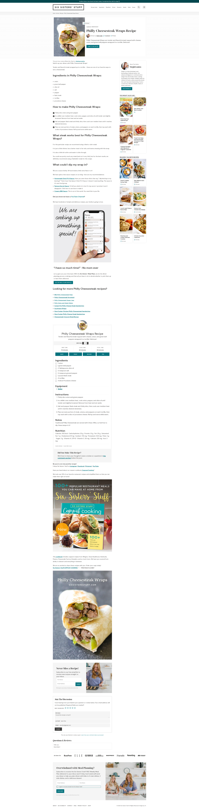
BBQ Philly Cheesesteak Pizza (63, 294)
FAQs (75, 805)
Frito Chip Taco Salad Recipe (124, 119)
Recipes (61, 13)
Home (54, 13)
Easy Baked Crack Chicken (139, 181)
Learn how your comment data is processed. (92, 735)
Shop (89, 805)
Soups (133, 7)
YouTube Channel (77, 197)
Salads (124, 7)
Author (58, 721)
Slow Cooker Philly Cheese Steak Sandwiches (69, 314)
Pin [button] (103, 354)
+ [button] (87, 343)
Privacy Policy (82, 805)
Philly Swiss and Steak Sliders (63, 303)
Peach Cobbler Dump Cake (124, 181)
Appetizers (101, 7)
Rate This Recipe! (59, 708)
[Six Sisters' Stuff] (68, 7)
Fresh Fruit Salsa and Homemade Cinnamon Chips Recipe (138, 140)
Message (58, 713)
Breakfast (108, 7)
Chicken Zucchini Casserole (139, 236)
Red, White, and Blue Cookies (138, 109)
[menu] (144, 7)
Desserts (119, 7)
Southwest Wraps (60, 308)
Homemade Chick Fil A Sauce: (64, 178)
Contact (70, 805)
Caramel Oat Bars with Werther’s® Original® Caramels (125, 148)
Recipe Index (94, 7)
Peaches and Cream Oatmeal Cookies (125, 237)
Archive (57, 13)
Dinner (113, 7)
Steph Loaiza (99, 36)
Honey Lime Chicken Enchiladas (139, 209)
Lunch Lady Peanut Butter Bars (126, 209)
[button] (78, 787)
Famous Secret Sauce (61, 186)
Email (57, 725)
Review (89, 354)
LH (145, 805)
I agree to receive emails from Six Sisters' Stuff (70, 786)
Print (75, 354)
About (55, 805)
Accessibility (62, 805)
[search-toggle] (139, 7)
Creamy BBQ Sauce (60, 191)
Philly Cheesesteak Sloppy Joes (64, 300)
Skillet (60, 389)
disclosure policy (80, 61)
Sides (129, 7)
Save (61, 354)
